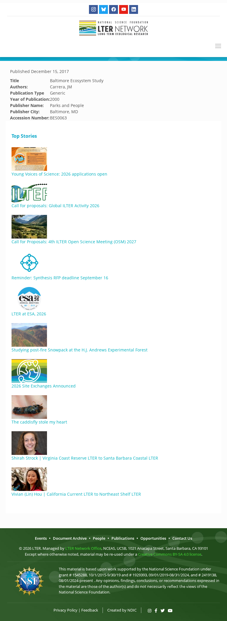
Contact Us (182, 538)
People (99, 538)
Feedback (89, 610)
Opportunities (153, 538)
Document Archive (70, 538)
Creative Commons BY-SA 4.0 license (169, 554)
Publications (122, 538)
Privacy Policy (65, 610)
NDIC (132, 610)
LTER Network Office (83, 548)
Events (41, 538)
